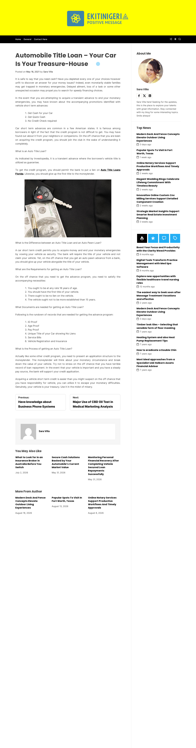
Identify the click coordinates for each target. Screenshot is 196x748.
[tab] (142, 238)
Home (18, 39)
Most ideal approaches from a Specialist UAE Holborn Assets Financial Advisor (156, 363)
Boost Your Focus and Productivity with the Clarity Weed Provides (158, 249)
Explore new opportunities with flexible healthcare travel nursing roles (158, 279)
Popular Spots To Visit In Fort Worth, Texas (67, 499)
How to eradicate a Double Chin (156, 350)
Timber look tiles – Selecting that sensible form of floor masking (157, 326)
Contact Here (40, 39)
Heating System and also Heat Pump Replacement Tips (156, 338)
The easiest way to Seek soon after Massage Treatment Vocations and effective (159, 296)
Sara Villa (48, 71)
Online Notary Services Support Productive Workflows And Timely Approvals (102, 502)
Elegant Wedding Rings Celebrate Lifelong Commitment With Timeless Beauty (158, 182)
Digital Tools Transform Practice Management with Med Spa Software (157, 263)
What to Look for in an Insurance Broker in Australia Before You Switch (29, 462)
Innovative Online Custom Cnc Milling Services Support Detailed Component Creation (157, 198)
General (27, 39)
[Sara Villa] (28, 431)
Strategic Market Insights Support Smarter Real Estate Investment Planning (158, 215)
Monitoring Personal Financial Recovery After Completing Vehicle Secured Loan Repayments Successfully (103, 466)
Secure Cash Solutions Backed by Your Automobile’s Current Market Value (66, 462)
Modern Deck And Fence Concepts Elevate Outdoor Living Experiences (30, 502)
